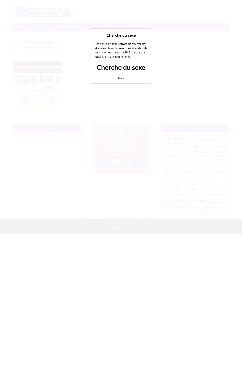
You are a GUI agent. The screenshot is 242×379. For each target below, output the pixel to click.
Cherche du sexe (121, 67)
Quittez (121, 78)
